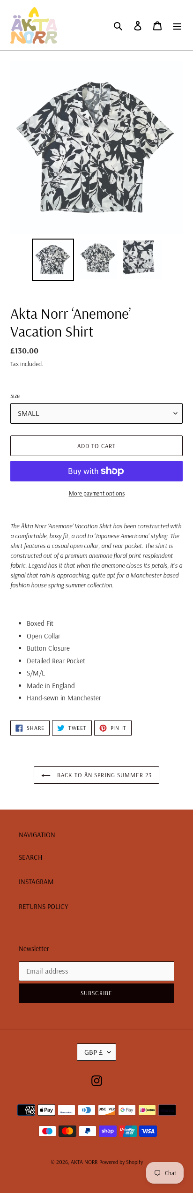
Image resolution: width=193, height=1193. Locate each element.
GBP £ (93, 1052)
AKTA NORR (84, 1161)
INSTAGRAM (36, 881)
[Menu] (177, 25)
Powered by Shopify (121, 1161)
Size (15, 395)
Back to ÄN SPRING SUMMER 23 (103, 775)
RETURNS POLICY (43, 906)
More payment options (97, 493)
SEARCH (31, 857)
